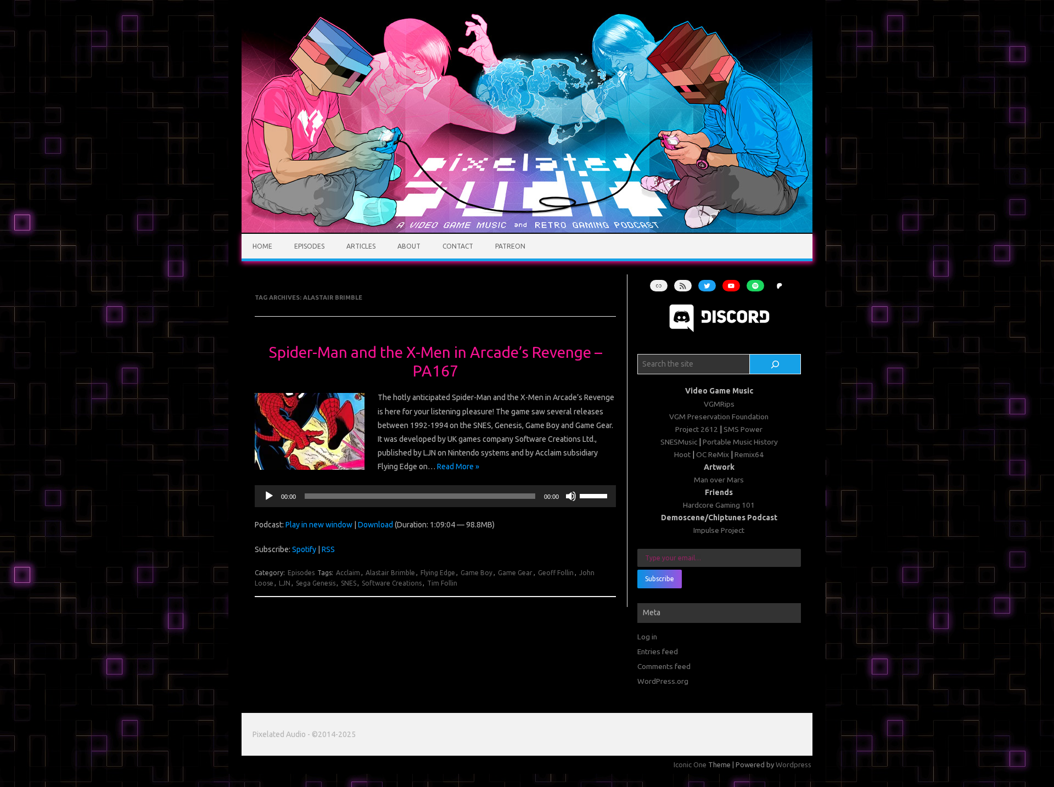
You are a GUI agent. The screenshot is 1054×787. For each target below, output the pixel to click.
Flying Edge (438, 572)
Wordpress (793, 764)
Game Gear (515, 572)
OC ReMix (712, 454)
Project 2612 (696, 429)
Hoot (682, 454)
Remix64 (749, 454)
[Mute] (570, 496)
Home (262, 246)
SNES (348, 583)
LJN (284, 583)
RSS (328, 549)
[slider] (595, 495)
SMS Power (743, 429)
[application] (435, 496)
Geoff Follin (556, 572)
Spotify (304, 549)
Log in (647, 636)
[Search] (775, 364)
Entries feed (657, 651)
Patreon (510, 246)
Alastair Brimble (390, 572)
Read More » (458, 466)
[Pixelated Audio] (527, 230)
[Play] (269, 496)
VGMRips (719, 404)
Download (375, 524)
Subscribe (659, 578)
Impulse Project (718, 530)
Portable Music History (740, 441)
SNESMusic (678, 441)
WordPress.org (662, 681)
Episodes (309, 246)
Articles (360, 246)
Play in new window (318, 524)
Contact (457, 246)
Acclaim (348, 572)
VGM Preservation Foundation (719, 416)
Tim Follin (442, 583)
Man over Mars (719, 479)
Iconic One (690, 764)
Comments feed (664, 666)
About (409, 246)
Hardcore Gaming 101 (719, 505)
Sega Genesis (315, 583)
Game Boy (476, 572)
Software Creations (392, 583)
